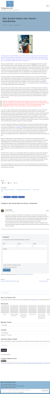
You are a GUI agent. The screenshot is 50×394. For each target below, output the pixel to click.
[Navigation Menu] (47, 6)
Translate (9, 335)
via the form (34, 299)
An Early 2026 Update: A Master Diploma (23, 316)
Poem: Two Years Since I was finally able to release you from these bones (41, 316)
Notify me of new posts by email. (10, 267)
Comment (5, 248)
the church (14, 196)
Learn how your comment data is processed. (24, 274)
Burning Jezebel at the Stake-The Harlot (24, 189)
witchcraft (21, 196)
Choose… (5, 314)
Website (34, 243)
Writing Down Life (17, 25)
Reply (47, 210)
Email (19, 243)
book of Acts (45, 82)
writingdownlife (9, 363)
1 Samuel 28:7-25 (19, 127)
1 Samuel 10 (35, 114)
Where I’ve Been (32, 314)
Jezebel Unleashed (36, 189)
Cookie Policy (22, 392)
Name (4, 243)
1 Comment (11, 25)
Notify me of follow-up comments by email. (12, 265)
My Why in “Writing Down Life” (14, 315)
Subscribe (4, 350)
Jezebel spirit (7, 196)
